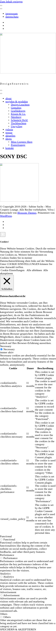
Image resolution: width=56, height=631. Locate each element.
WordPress (6, 215)
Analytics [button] (5, 573)
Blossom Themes (26, 212)
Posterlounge (18, 144)
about (8, 98)
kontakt (9, 147)
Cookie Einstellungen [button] (12, 270)
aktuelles (10, 135)
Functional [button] (6, 536)
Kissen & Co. (18, 113)
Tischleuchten (18, 123)
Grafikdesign (18, 110)
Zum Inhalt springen (11, 1)
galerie (9, 129)
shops (8, 138)
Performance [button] (7, 554)
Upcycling (16, 126)
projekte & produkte (16, 101)
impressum (11, 13)
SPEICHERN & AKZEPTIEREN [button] (18, 629)
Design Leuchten (20, 104)
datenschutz (11, 16)
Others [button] (3, 613)
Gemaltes (16, 107)
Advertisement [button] (8, 592)
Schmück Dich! (19, 120)
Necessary (9, 349)
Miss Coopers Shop (21, 141)
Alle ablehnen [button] (34, 270)
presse (8, 132)
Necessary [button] (5, 346)
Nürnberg (16, 116)
